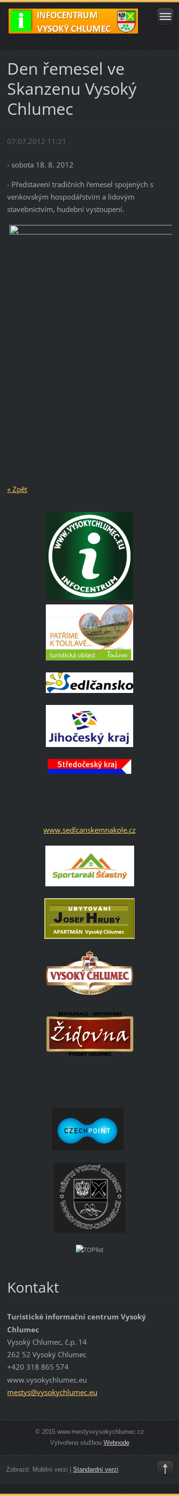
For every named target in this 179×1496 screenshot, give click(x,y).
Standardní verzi (95, 1469)
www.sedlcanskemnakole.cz (89, 830)
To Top (165, 1469)
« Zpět (17, 489)
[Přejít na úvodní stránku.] (73, 25)
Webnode (116, 1442)
